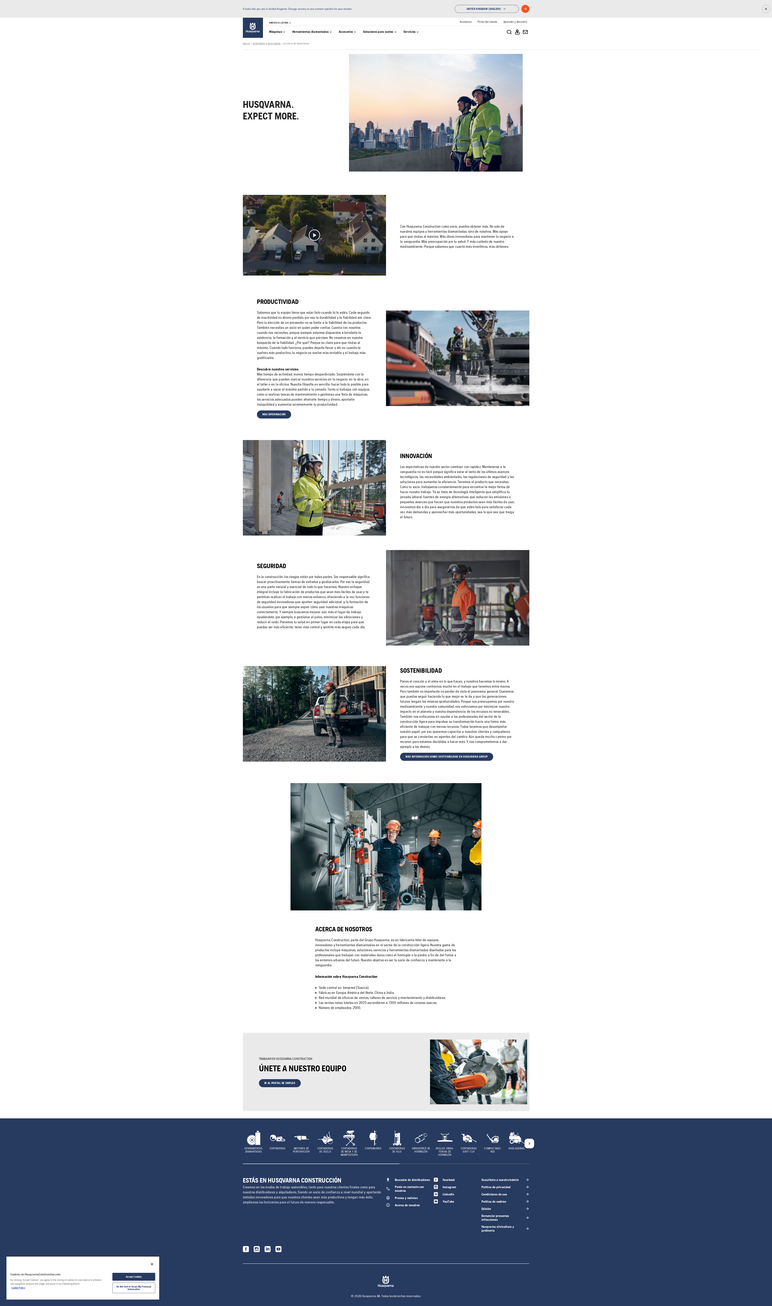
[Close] (152, 1264)
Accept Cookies (134, 1276)
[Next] (529, 1143)
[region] (82, 1278)
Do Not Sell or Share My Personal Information (133, 1288)
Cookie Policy (18, 1287)
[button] (274, 414)
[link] (253, 28)
